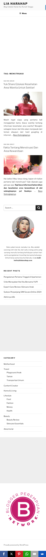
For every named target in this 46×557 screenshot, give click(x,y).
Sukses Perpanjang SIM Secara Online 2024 (22, 292)
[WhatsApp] (27, 554)
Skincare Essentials (15, 424)
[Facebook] (4, 554)
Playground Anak (14, 372)
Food (9, 399)
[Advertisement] (23, 46)
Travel (6, 369)
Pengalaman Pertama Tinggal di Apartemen (22, 277)
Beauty (7, 416)
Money (10, 407)
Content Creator (11, 386)
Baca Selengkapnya (21, 135)
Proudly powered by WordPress (16, 545)
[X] (11, 554)
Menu (24, 13)
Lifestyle (7, 396)
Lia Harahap (16, 3)
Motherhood (9, 364)
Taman (10, 376)
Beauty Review (13, 420)
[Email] (34, 554)
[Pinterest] (19, 554)
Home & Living (10, 391)
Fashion (10, 403)
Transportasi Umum (15, 380)
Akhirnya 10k (9, 297)
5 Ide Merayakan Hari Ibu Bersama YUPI (21, 282)
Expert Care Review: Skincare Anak (19, 287)
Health (9, 411)
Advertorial (8, 429)
